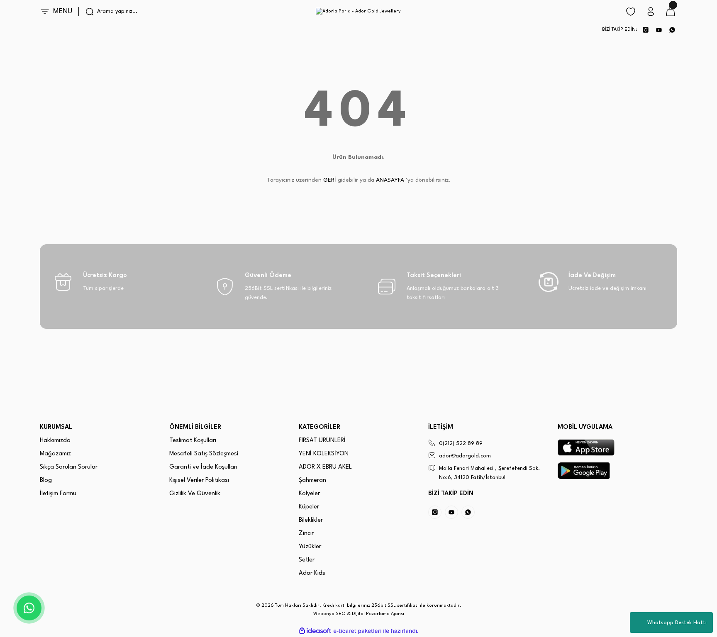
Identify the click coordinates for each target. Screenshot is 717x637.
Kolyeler (309, 494)
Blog (46, 480)
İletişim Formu (58, 494)
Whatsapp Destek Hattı (677, 622)
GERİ (329, 180)
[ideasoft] (315, 631)
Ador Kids (312, 573)
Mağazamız (55, 454)
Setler (307, 560)
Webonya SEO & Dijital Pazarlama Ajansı (358, 614)
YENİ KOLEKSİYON (324, 454)
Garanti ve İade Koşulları (203, 467)
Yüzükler (310, 547)
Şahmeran (312, 480)
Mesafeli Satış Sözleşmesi (203, 454)
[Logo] (358, 11)
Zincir (306, 533)
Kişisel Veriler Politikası (199, 480)
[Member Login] (650, 11)
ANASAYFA (390, 180)
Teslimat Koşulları (192, 441)
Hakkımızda (55, 441)
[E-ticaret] (357, 631)
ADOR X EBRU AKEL (325, 467)
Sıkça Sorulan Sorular (69, 467)
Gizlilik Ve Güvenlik (194, 494)
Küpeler (309, 507)
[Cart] (670, 11)
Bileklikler (311, 520)
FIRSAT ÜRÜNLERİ (322, 441)
